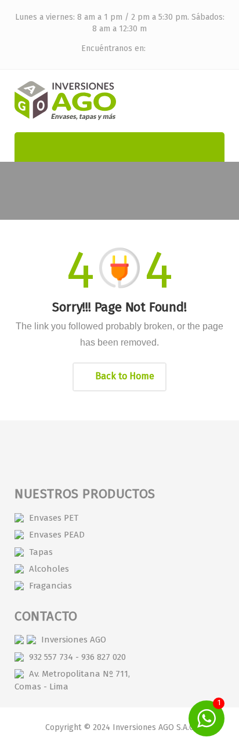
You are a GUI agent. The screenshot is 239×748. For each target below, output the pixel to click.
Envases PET (53, 518)
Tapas (41, 552)
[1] (206, 718)
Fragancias (50, 585)
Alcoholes (49, 569)
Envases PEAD (57, 534)
